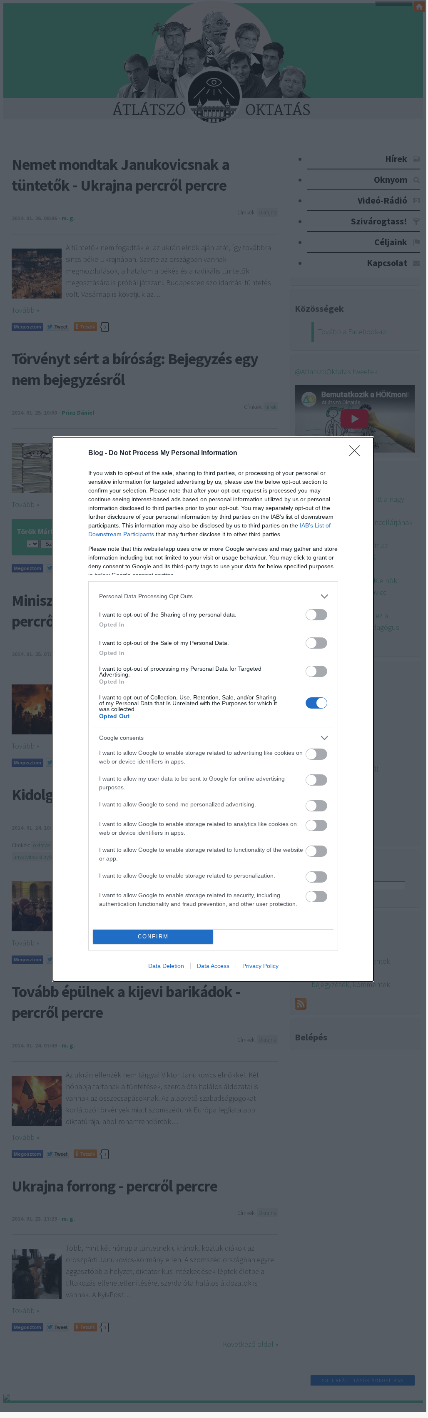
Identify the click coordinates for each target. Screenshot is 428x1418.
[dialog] (213, 709)
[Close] (357, 453)
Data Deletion (166, 966)
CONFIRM (153, 936)
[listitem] (213, 596)
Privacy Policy (260, 966)
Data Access (213, 966)
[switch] (316, 614)
